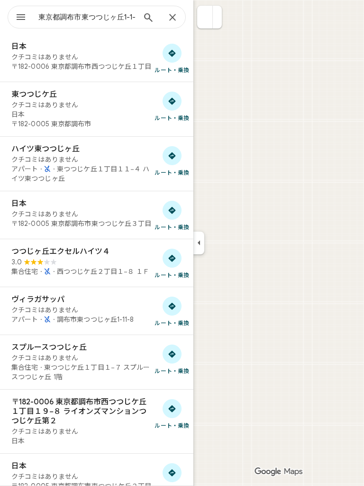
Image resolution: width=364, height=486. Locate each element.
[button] (205, 17)
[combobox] (86, 17)
